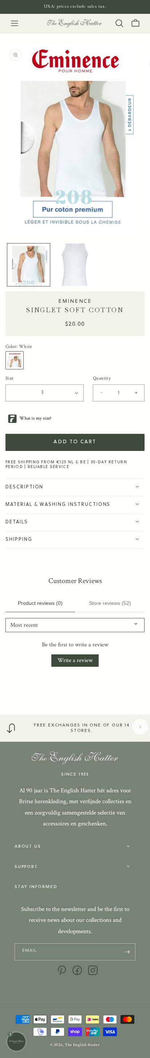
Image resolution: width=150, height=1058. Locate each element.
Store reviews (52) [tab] (110, 603)
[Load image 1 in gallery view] (28, 264)
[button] (15, 23)
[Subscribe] (127, 951)
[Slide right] (140, 727)
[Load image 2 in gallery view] (75, 264)
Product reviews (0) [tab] (40, 603)
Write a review (75, 660)
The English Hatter (82, 1044)
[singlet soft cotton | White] (16, 360)
